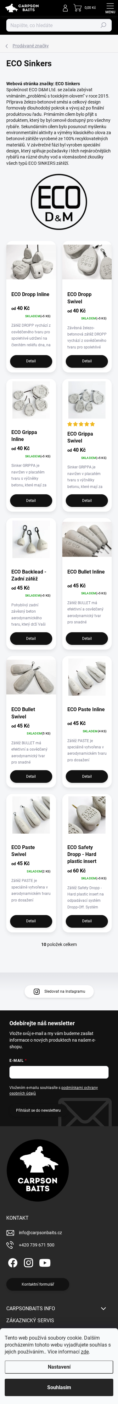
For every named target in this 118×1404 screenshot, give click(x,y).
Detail (31, 361)
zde (85, 1352)
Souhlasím (59, 1387)
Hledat (103, 25)
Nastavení (59, 1367)
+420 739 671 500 (36, 1244)
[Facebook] (11, 1261)
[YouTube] (45, 1261)
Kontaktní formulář (38, 1284)
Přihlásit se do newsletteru (38, 1110)
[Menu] (110, 8)
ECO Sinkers (67, 83)
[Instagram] (27, 1261)
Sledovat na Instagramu (64, 991)
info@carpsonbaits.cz (40, 1232)
